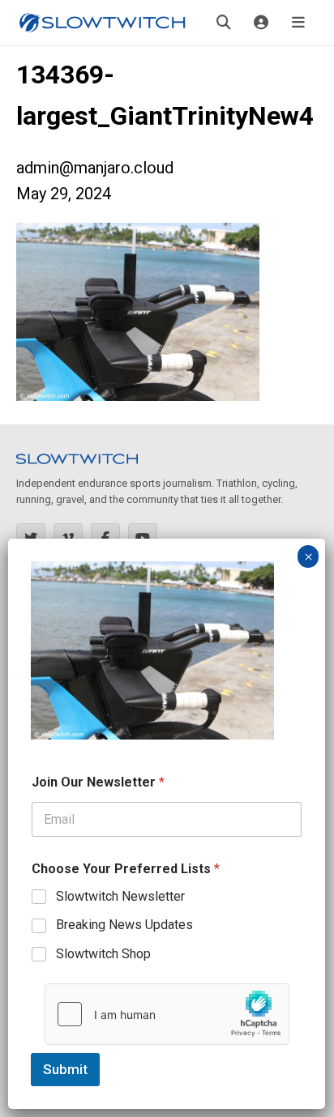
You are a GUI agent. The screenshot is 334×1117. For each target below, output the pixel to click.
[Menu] (298, 22)
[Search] (224, 22)
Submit (65, 1069)
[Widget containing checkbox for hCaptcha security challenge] (167, 1014)
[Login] (261, 22)
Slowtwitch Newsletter (120, 896)
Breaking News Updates (124, 924)
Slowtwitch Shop (103, 953)
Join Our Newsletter (98, 782)
